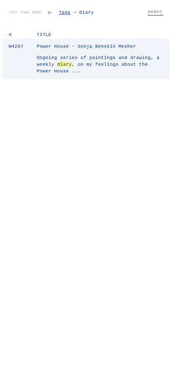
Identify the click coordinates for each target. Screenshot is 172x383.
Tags (65, 12)
